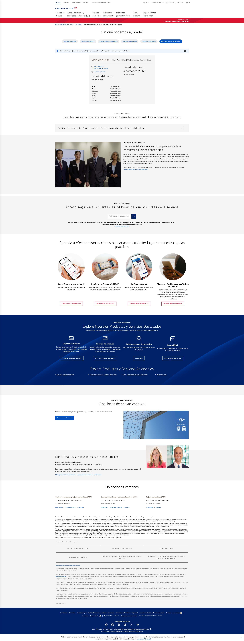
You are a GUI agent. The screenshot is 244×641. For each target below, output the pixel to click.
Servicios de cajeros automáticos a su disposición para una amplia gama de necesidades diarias (122, 128)
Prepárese (138, 358)
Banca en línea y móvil (130, 41)
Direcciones (59, 507)
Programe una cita (70, 507)
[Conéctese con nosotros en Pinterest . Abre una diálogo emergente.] (125, 625)
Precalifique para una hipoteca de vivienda (103, 375)
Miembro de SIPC (61, 576)
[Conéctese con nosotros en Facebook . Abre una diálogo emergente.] (106, 625)
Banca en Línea (162, 375)
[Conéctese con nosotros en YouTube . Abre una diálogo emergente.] (138, 625)
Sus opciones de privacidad (90, 616)
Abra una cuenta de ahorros (65, 375)
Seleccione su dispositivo (119, 216)
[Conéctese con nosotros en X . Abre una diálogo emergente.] (131, 625)
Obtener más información (71, 304)
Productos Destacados (149, 41)
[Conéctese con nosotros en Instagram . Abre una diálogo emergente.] (112, 625)
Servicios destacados (87, 41)
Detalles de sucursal (69, 41)
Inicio (57, 25)
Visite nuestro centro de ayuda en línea (135, 169)
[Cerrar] (241, 637)
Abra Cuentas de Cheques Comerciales (135, 375)
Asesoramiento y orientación (109, 41)
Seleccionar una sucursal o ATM (177, 21)
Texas (71, 25)
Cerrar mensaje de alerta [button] (185, 51)
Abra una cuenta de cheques (105, 358)
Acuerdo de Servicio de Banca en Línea (68, 565)
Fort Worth (78, 25)
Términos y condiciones (122, 227)
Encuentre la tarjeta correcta (71, 358)
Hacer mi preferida (100, 72)
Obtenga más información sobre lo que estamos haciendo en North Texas (78, 475)
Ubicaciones (64, 25)
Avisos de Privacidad (144, 639)
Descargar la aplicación (172, 358)
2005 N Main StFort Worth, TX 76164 (101, 67)
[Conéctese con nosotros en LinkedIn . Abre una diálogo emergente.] (119, 625)
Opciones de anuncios (172, 613)
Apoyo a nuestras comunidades (171, 41)
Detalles (81, 507)
